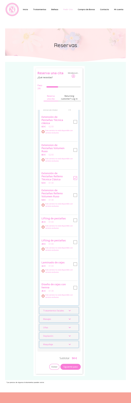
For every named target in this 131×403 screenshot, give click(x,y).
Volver (54, 366)
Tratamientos (39, 9)
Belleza (54, 9)
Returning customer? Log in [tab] (69, 97)
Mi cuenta (118, 9)
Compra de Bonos (86, 9)
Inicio (25, 9)
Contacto (104, 9)
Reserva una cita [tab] (51, 97)
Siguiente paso (70, 366)
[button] (59, 310)
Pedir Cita (68, 9)
